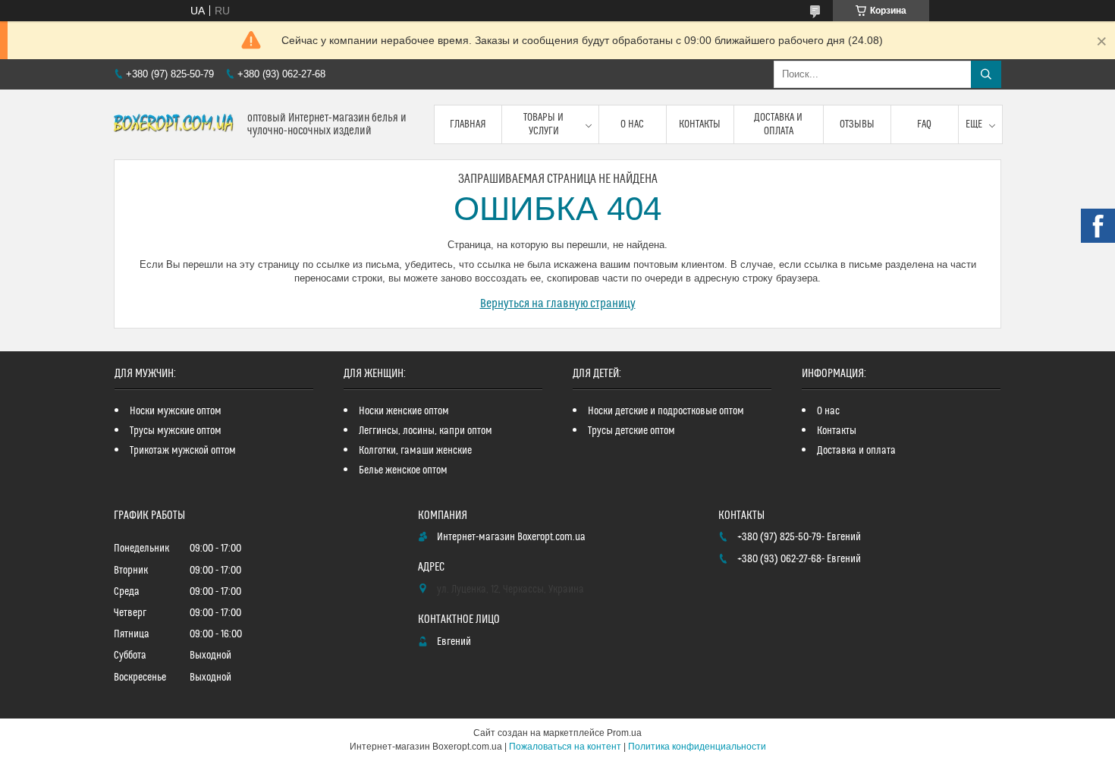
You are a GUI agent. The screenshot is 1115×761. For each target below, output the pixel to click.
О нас (632, 124)
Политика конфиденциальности (697, 746)
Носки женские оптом (404, 411)
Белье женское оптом (403, 470)
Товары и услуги (543, 124)
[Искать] (986, 74)
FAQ (924, 124)
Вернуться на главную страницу (558, 303)
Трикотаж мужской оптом (183, 451)
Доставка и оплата (778, 124)
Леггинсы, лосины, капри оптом (425, 431)
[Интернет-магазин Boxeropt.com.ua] (175, 124)
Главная (468, 124)
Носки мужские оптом (175, 411)
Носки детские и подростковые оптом (666, 411)
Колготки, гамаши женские (415, 451)
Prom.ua (624, 733)
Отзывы (857, 124)
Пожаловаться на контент (565, 746)
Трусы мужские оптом (175, 431)
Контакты (700, 124)
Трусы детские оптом (631, 431)
